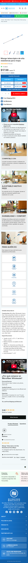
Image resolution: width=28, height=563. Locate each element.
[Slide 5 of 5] (22, 53)
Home (2, 19)
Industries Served (6, 16)
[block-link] (10, 478)
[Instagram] (10, 512)
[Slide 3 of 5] (14, 53)
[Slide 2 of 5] (10, 53)
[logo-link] (12, 8)
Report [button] (18, 457)
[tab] (13, 424)
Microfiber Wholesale (16, 561)
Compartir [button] (22, 457)
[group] (14, 410)
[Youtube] (14, 512)
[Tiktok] (18, 512)
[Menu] (1, 8)
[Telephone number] (19, 8)
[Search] (3, 8)
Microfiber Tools (9, 19)
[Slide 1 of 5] (6, 53)
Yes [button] (15, 457)
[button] (6, 64)
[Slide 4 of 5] (18, 53)
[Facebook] (7, 512)
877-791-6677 (10, 546)
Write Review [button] (14, 417)
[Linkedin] (21, 512)
